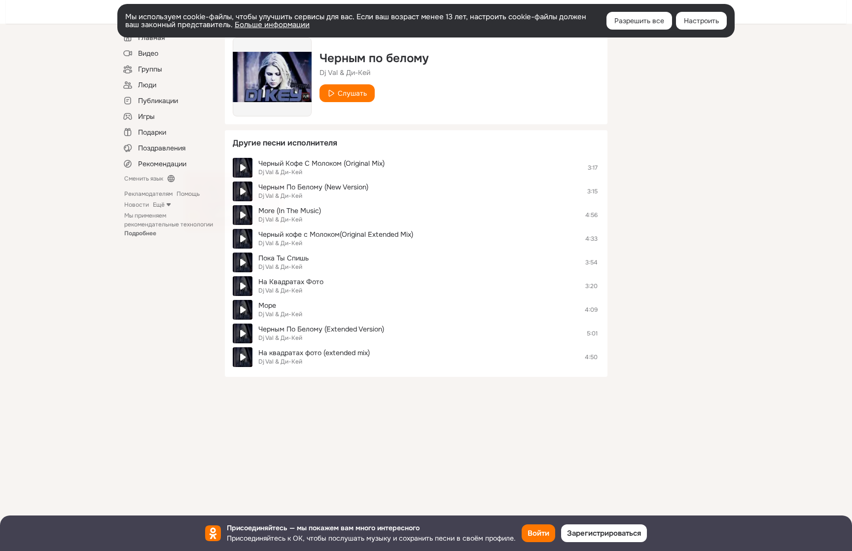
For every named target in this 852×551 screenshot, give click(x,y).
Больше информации (272, 25)
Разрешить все (639, 20)
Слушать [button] (352, 93)
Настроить (701, 20)
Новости (136, 205)
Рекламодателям (148, 194)
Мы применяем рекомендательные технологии (168, 224)
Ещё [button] (159, 205)
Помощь (188, 194)
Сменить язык (143, 179)
